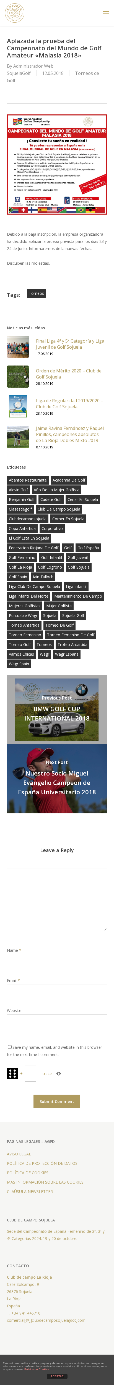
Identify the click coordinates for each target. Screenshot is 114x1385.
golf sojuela (79, 567)
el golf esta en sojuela (29, 538)
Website (14, 1010)
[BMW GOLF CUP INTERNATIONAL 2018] (57, 709)
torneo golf (20, 644)
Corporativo (52, 528)
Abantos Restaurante (28, 480)
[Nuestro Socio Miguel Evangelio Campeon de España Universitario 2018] (57, 778)
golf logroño (50, 567)
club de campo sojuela (59, 509)
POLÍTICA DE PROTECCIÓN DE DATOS (42, 1163)
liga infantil (76, 586)
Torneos (36, 293)
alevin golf (18, 489)
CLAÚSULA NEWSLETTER (30, 1191)
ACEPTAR (57, 1376)
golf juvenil (78, 557)
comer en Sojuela (68, 518)
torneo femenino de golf (70, 634)
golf (68, 547)
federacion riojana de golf (33, 547)
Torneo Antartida (24, 625)
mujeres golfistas (24, 605)
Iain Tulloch (43, 576)
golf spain (18, 576)
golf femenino (22, 557)
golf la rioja (20, 567)
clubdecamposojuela (27, 518)
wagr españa (67, 654)
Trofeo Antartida (72, 644)
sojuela (49, 615)
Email (13, 980)
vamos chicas (21, 654)
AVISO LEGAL (19, 1154)
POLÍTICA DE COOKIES (27, 1172)
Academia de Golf (69, 480)
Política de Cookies (36, 1369)
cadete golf (51, 499)
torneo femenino (25, 634)
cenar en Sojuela (83, 499)
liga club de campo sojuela (34, 586)
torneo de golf (59, 625)
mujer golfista (59, 605)
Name (14, 950)
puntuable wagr (23, 615)
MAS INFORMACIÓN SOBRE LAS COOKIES (45, 1182)
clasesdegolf (20, 509)
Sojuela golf (73, 615)
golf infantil (51, 557)
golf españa (88, 547)
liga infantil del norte (28, 596)
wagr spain (19, 663)
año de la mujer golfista (56, 489)
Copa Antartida (22, 528)
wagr (44, 654)
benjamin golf (22, 499)
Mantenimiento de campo (78, 596)
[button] (106, 13)
